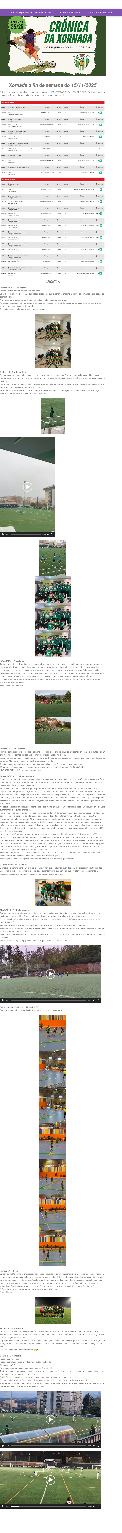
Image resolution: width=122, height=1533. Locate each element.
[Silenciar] (48, 534)
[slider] (26, 534)
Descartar (108, 12)
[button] (27, 487)
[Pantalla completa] (52, 534)
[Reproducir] (3, 534)
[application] (27, 487)
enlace (49, 95)
